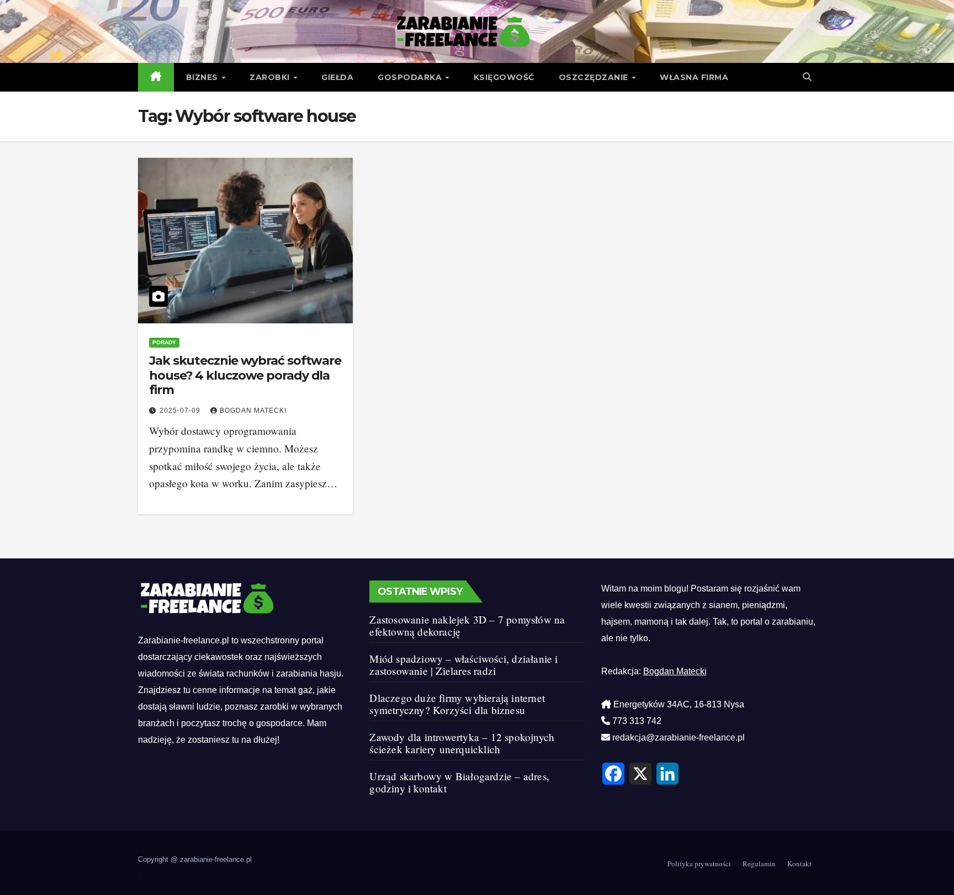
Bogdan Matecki (253, 410)
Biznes (203, 77)
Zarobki (271, 77)
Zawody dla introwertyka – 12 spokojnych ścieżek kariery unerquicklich (461, 743)
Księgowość (504, 77)
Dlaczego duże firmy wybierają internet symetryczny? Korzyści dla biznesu (457, 704)
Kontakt (799, 864)
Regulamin (759, 864)
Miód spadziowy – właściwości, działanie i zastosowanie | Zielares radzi (463, 665)
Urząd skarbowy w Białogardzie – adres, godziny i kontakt (459, 782)
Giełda (337, 77)
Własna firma (694, 77)
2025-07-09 (181, 410)
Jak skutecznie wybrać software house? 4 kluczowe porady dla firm (245, 375)
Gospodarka (411, 77)
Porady (164, 342)
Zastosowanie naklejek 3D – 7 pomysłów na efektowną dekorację (467, 625)
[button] (807, 77)
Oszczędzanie (595, 77)
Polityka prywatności (699, 864)
